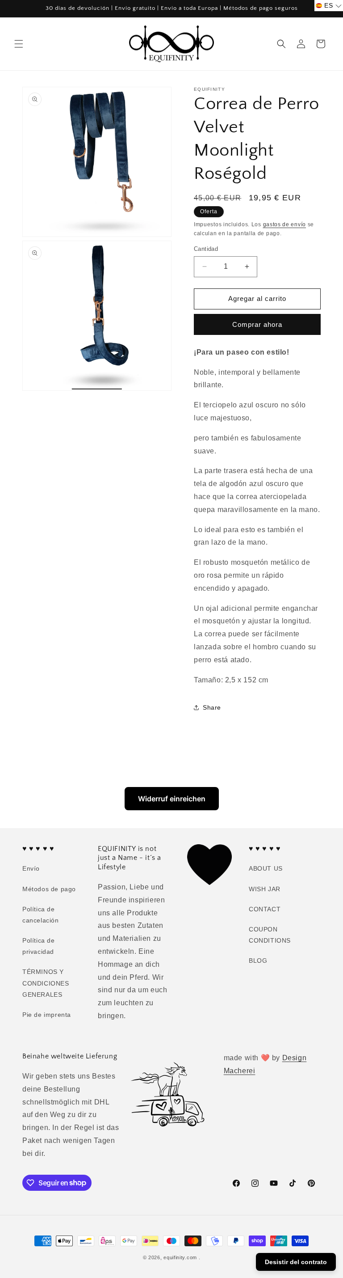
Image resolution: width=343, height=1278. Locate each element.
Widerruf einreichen (171, 798)
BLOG (258, 960)
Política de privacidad (38, 946)
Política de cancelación (40, 915)
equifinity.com (180, 1257)
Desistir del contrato (296, 1261)
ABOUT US (266, 868)
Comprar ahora (257, 324)
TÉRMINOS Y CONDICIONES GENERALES (45, 983)
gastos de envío (284, 224)
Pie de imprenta (46, 1014)
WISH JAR (264, 889)
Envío (31, 868)
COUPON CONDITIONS (270, 935)
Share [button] (212, 707)
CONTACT (264, 909)
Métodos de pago (49, 889)
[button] (19, 44)
